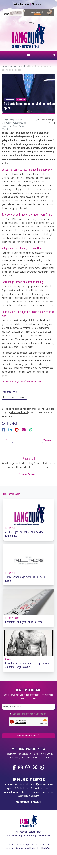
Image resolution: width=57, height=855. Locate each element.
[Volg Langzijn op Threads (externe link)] (42, 767)
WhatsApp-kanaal (19, 412)
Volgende (47, 440)
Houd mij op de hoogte (27, 735)
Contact (39, 4)
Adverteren (23, 4)
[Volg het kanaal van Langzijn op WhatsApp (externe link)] (27, 767)
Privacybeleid (13, 835)
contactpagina (11, 791)
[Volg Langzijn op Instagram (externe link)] (20, 767)
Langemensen (44, 835)
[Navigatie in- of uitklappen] (28, 55)
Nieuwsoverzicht (18, 65)
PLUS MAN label (37, 320)
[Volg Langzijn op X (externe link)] (34, 767)
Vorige (8, 440)
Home (5, 65)
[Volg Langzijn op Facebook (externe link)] (14, 767)
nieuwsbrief (7, 416)
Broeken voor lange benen (14, 397)
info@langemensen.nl (30, 801)
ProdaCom (46, 848)
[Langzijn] (28, 820)
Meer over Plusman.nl (27, 474)
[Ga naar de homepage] (28, 35)
